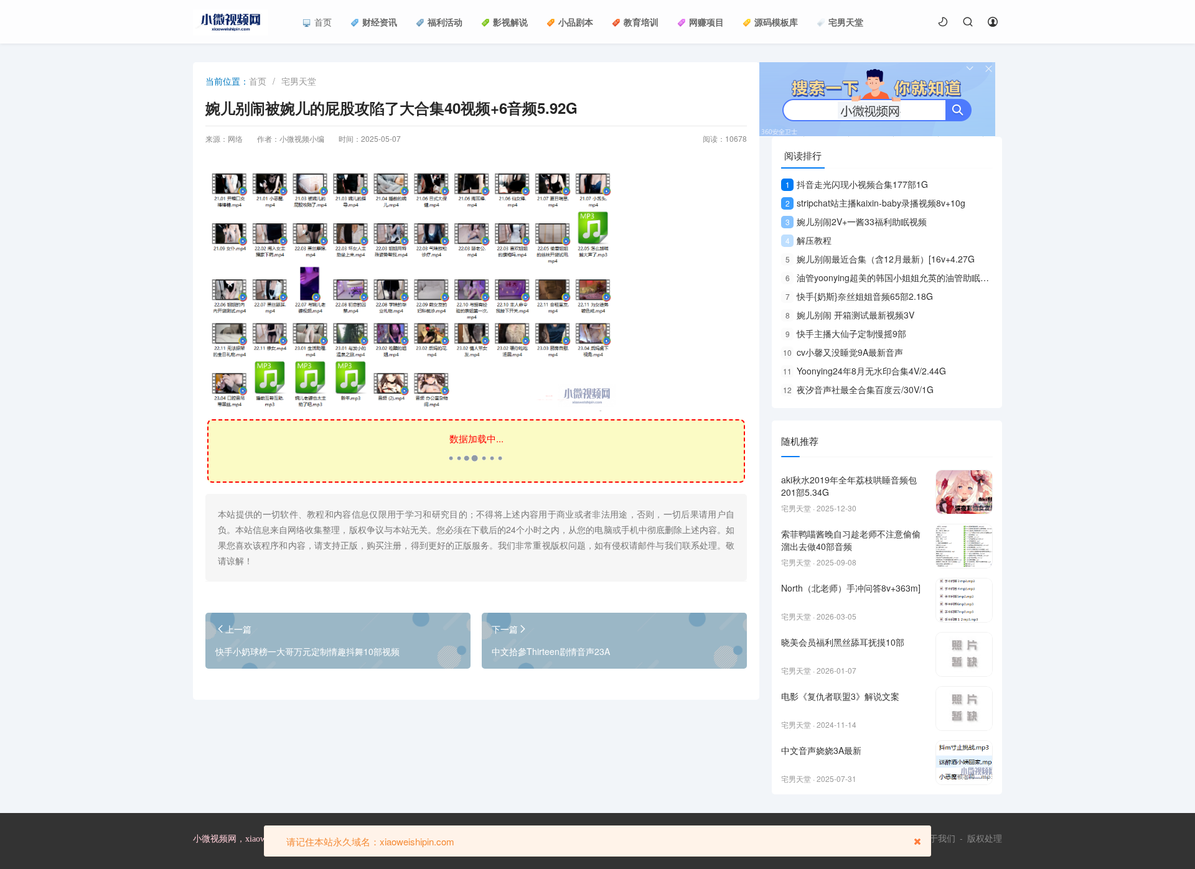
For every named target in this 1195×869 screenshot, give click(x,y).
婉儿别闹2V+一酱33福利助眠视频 (856, 221)
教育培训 (641, 22)
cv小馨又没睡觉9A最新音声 (843, 352)
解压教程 (808, 240)
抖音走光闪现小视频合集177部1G (856, 184)
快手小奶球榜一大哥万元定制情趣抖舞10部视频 (307, 651)
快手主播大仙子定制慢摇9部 (845, 333)
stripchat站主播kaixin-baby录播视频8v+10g (875, 203)
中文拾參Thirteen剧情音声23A (551, 651)
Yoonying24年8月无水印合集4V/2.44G (864, 371)
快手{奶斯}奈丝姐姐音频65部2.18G (859, 296)
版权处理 (984, 838)
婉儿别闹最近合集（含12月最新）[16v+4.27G (880, 259)
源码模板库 (776, 22)
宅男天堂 (845, 22)
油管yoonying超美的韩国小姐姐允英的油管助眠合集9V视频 (905, 277)
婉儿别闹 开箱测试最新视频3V (849, 315)
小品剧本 (575, 22)
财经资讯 (379, 22)
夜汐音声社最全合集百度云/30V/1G (858, 389)
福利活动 (445, 22)
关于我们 (938, 838)
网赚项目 (706, 22)
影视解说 (510, 22)
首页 (323, 22)
